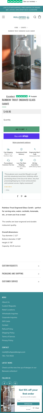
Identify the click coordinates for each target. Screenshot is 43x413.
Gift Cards (6, 321)
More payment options (22, 142)
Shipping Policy (8, 333)
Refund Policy (7, 329)
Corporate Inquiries (9, 317)
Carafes (23, 27)
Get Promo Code (28, 404)
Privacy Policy (7, 340)
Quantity (7, 120)
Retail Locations (8, 310)
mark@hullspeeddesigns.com (13, 352)
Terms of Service (8, 336)
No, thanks (28, 409)
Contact (5, 325)
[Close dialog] (41, 387)
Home (16, 27)
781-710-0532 (8, 356)
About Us (6, 302)
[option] (21, 62)
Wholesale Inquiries (10, 313)
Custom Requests (9, 306)
